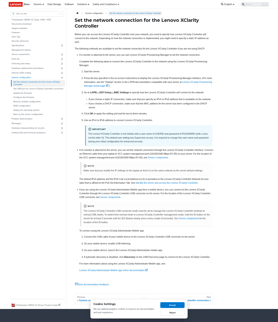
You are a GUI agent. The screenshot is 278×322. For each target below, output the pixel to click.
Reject (172, 312)
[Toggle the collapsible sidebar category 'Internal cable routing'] (62, 73)
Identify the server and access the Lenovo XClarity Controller (167, 183)
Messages (16, 123)
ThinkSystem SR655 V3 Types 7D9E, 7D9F (31, 20)
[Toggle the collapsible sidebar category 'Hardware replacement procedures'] (62, 68)
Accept (172, 305)
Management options (21, 50)
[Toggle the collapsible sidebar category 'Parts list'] (62, 59)
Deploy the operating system (26, 110)
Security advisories (20, 41)
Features (16, 32)
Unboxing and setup (21, 63)
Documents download (21, 24)
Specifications (18, 45)
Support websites (19, 28)
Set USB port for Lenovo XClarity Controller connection (38, 89)
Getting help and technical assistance (29, 132)
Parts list (15, 59)
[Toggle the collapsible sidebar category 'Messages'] (62, 123)
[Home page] (77, 13)
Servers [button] (38, 4)
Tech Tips (16, 37)
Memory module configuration (27, 101)
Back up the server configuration (28, 114)
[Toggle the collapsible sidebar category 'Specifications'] (62, 45)
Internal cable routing (21, 73)
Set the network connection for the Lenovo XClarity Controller (36, 83)
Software (69, 4)
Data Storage (54, 4)
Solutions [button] (82, 4)
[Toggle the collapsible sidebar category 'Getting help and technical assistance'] (62, 132)
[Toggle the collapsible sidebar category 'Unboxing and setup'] (62, 63)
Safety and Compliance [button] (105, 4)
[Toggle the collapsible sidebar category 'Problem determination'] (62, 119)
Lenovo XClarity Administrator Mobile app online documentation (112, 270)
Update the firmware (22, 93)
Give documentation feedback (93, 284)
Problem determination (22, 119)
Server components (21, 54)
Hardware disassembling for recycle (28, 128)
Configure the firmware (23, 97)
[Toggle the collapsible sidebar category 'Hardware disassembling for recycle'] (62, 128)
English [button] (228, 4)
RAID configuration (22, 106)
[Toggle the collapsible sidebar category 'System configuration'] (62, 77)
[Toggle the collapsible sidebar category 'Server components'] (62, 54)
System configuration (21, 77)
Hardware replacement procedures (28, 68)
